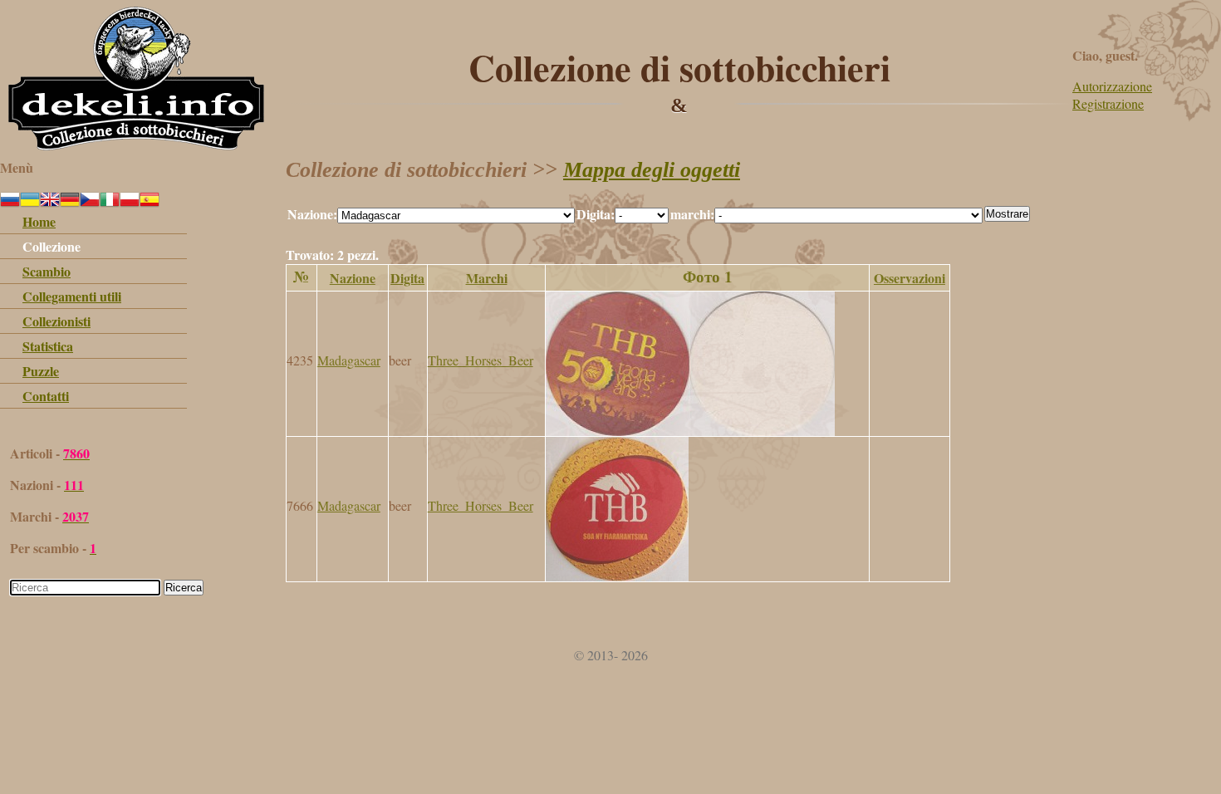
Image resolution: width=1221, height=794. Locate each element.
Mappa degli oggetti (651, 170)
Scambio (46, 271)
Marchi (487, 277)
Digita (407, 277)
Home (39, 221)
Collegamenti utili (71, 296)
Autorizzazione (1112, 86)
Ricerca (183, 587)
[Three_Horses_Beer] (690, 430)
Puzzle (40, 370)
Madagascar (348, 360)
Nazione (352, 277)
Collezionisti (56, 321)
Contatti (45, 395)
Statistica (47, 345)
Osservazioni (909, 277)
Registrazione (1108, 103)
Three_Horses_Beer (480, 360)
